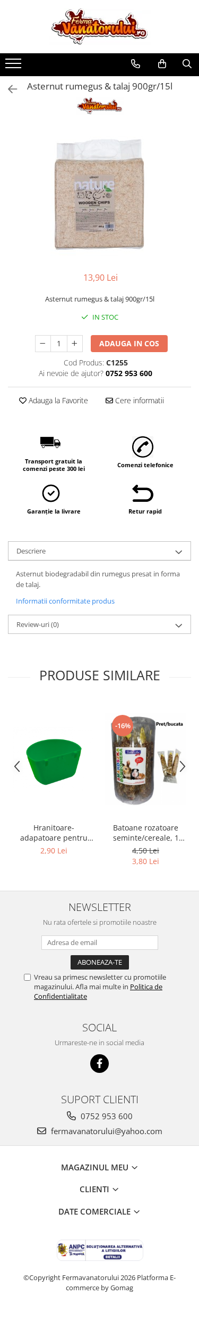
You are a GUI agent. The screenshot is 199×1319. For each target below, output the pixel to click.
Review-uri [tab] (37, 624)
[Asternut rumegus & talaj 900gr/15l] (99, 194)
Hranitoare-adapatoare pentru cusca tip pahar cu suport (54, 833)
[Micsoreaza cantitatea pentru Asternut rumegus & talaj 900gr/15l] (43, 343)
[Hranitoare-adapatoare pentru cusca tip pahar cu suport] (53, 759)
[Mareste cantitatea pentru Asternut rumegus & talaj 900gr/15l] (75, 343)
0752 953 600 (106, 1116)
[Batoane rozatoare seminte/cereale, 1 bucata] (145, 759)
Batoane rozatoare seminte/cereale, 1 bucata (146, 833)
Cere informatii (138, 400)
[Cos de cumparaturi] (162, 64)
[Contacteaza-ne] (136, 64)
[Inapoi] (8, 89)
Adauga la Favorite (57, 400)
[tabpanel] (99, 194)
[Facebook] (99, 1063)
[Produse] (14, 67)
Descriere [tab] (31, 551)
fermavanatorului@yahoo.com (105, 1131)
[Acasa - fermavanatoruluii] (100, 26)
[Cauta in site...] (187, 64)
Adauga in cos (129, 343)
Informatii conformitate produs (65, 601)
